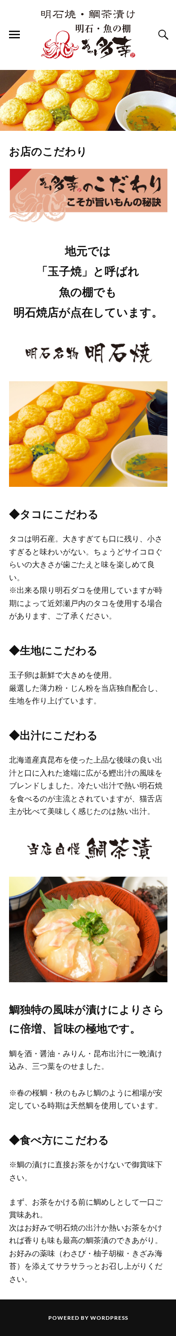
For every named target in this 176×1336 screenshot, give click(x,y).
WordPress (109, 1317)
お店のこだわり (48, 150)
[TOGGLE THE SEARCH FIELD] (162, 35)
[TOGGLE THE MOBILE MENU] (14, 35)
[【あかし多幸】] (88, 34)
